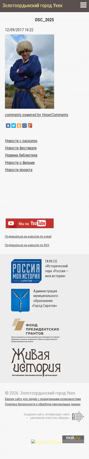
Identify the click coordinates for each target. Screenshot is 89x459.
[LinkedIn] (35, 125)
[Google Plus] (30, 125)
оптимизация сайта (57, 414)
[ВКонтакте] (8, 125)
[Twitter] (13, 125)
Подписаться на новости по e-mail (28, 236)
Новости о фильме (20, 162)
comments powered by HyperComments (36, 114)
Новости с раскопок (21, 140)
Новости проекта (18, 169)
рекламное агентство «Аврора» (49, 418)
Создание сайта (34, 414)
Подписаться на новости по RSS (27, 245)
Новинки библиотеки (21, 155)
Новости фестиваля (21, 148)
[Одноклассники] (19, 125)
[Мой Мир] (24, 125)
